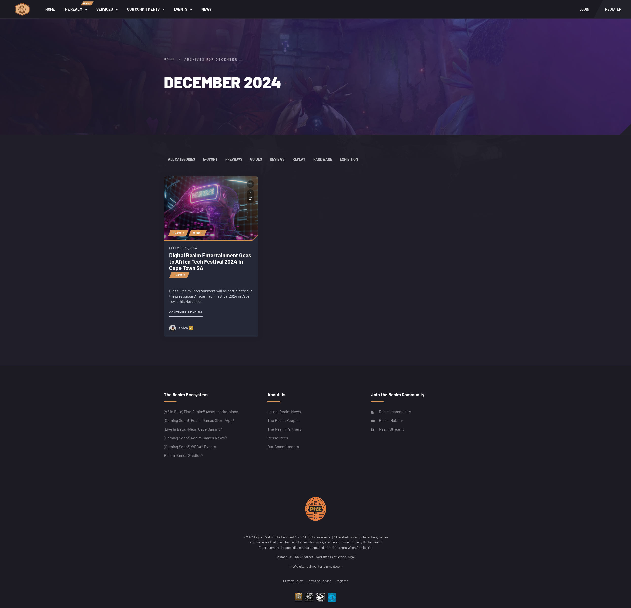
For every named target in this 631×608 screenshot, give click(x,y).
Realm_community (395, 411)
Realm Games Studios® (183, 455)
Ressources (277, 437)
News (206, 9)
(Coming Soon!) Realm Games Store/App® (199, 420)
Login (584, 9)
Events (180, 9)
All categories (181, 159)
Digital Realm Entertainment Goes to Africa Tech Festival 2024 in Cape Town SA (210, 261)
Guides (256, 159)
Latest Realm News (284, 411)
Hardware (322, 159)
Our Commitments (143, 9)
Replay (299, 159)
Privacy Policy (293, 581)
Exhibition (349, 159)
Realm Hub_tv (391, 420)
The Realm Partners (284, 429)
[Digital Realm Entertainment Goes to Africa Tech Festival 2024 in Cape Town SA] (211, 208)
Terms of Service (319, 581)
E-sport (210, 159)
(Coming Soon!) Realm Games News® (195, 437)
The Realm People (282, 420)
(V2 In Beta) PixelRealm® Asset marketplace (201, 411)
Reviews (277, 159)
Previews (233, 159)
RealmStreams (391, 429)
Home (50, 9)
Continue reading (186, 312)
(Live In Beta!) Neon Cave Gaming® (193, 429)
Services (104, 9)
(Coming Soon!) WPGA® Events (190, 446)
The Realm (77, 6)
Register (342, 581)
